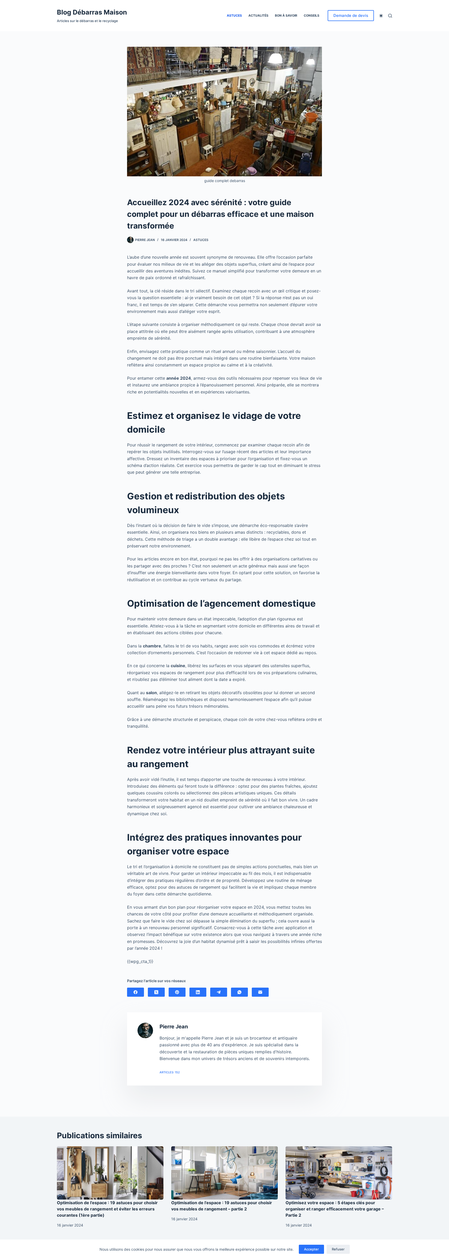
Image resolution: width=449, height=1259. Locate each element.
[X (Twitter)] (156, 992)
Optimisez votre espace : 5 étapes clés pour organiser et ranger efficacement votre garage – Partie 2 (335, 1209)
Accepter (311, 1249)
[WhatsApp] (239, 992)
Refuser (338, 1249)
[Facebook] (135, 992)
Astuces (234, 15)
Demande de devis (350, 15)
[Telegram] (218, 992)
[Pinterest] (177, 992)
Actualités (258, 15)
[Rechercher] (390, 16)
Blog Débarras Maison (92, 12)
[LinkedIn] (197, 992)
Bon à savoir (286, 15)
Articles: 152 (170, 1072)
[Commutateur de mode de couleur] (381, 16)
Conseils (311, 15)
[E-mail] (260, 992)
